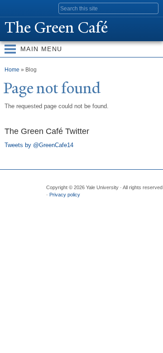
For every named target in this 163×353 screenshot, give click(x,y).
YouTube (122, 204)
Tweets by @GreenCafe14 (39, 145)
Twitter (69, 204)
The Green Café (56, 28)
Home (12, 70)
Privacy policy (64, 194)
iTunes (105, 204)
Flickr (87, 204)
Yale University (15, 7)
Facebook (52, 204)
